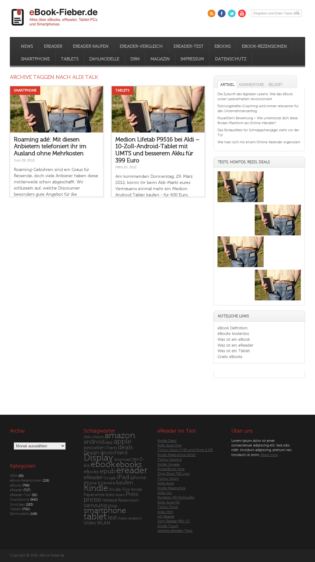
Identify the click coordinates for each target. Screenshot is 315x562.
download (122, 460)
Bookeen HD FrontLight (176, 497)
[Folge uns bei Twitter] (232, 13)
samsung (95, 505)
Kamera (108, 483)
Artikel (227, 85)
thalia (122, 518)
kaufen (124, 482)
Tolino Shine (168, 507)
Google (110, 478)
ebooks (129, 464)
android (94, 442)
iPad (123, 477)
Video (90, 523)
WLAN (103, 523)
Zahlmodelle (104, 59)
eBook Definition (232, 328)
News (27, 46)
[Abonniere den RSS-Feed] (211, 13)
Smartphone (35, 59)
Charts (111, 447)
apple (123, 442)
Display (98, 458)
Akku (88, 437)
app (109, 442)
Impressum (192, 59)
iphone (138, 477)
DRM (135, 59)
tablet (95, 517)
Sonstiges (17, 505)
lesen (120, 495)
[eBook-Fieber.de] (55, 27)
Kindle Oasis (167, 441)
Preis (132, 494)
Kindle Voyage (169, 464)
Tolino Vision (168, 479)
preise (93, 499)
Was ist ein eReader (235, 345)
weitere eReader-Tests (175, 531)
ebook (103, 464)
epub (107, 471)
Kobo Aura (166, 483)
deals (125, 447)
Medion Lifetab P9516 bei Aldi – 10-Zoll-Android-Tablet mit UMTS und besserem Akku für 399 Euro (157, 150)
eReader (53, 46)
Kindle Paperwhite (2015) (177, 455)
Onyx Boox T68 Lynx (174, 474)
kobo (110, 495)
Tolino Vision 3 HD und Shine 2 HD (185, 450)
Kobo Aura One (169, 445)
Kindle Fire (119, 489)
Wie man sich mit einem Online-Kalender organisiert (258, 142)
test (112, 517)
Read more (269, 455)
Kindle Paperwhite (171, 488)
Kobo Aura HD (169, 502)
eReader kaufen (91, 46)
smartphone (105, 510)
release (109, 500)
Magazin (160, 59)
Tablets (69, 59)
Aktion (98, 437)
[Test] (240, 202)
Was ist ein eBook (233, 339)
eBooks (222, 46)
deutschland (113, 452)
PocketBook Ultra (171, 469)
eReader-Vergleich (141, 46)
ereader (132, 470)
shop (112, 505)
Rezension (128, 500)
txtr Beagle (166, 517)
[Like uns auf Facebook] (221, 13)
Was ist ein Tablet (233, 350)
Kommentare (251, 85)
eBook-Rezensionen (264, 46)
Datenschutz (230, 59)
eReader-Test (188, 46)
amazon (120, 435)
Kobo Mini (165, 512)
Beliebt (275, 85)
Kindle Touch (168, 526)
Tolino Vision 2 (169, 460)
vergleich (135, 518)
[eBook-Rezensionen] (240, 267)
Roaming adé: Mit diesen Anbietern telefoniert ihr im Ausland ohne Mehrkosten (50, 146)
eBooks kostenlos (233, 333)
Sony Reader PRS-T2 (173, 521)
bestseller (94, 447)
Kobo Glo (165, 493)
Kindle (96, 488)
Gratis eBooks (229, 356)
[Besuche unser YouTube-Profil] (242, 13)
